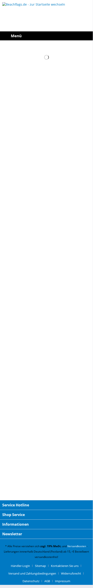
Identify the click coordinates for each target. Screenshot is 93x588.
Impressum (62, 581)
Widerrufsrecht (71, 573)
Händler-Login (20, 566)
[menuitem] (12, 35)
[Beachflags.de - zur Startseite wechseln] (46, 15)
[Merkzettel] (78, 35)
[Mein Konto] (68, 35)
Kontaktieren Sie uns (65, 566)
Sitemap (40, 566)
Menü (16, 35)
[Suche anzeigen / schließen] (58, 35)
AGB (47, 581)
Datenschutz (31, 581)
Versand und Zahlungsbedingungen (32, 573)
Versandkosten (76, 546)
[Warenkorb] (88, 35)
